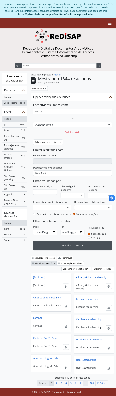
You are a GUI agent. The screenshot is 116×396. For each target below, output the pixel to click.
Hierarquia (66, 257)
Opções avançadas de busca (51, 97)
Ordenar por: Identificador (75, 268)
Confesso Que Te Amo (45, 338)
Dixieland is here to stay (89, 339)
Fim (62, 226)
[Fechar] (112, 4)
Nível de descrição (10, 214)
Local (7, 112)
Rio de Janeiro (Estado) (14, 147)
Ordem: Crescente (102, 268)
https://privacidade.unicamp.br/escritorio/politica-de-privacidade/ (55, 14)
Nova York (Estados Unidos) (14, 167)
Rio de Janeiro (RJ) (14, 138)
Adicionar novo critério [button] (47, 142)
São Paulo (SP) (14, 187)
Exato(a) (95, 237)
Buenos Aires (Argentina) (14, 202)
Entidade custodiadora (45, 155)
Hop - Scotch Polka (86, 359)
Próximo (101, 383)
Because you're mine (87, 299)
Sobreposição (98, 233)
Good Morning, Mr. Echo (46, 358)
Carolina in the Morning (88, 319)
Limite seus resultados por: (14, 78)
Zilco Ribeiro (14, 103)
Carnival (37, 317)
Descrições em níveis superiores (53, 214)
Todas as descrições (87, 214)
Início (36, 226)
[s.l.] (14, 125)
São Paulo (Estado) (14, 178)
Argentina (14, 195)
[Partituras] (39, 277)
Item (14, 229)
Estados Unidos (14, 156)
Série (14, 241)
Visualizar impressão (45, 257)
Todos (7, 97)
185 (92, 383)
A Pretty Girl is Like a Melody (91, 277)
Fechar (57, 74)
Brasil (14, 131)
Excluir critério (72, 132)
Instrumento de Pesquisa (96, 188)
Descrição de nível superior (47, 167)
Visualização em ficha (45, 263)
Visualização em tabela (71, 263)
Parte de (9, 90)
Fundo (14, 235)
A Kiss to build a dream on (47, 297)
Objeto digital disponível (68, 188)
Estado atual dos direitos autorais (51, 202)
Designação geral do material (90, 202)
